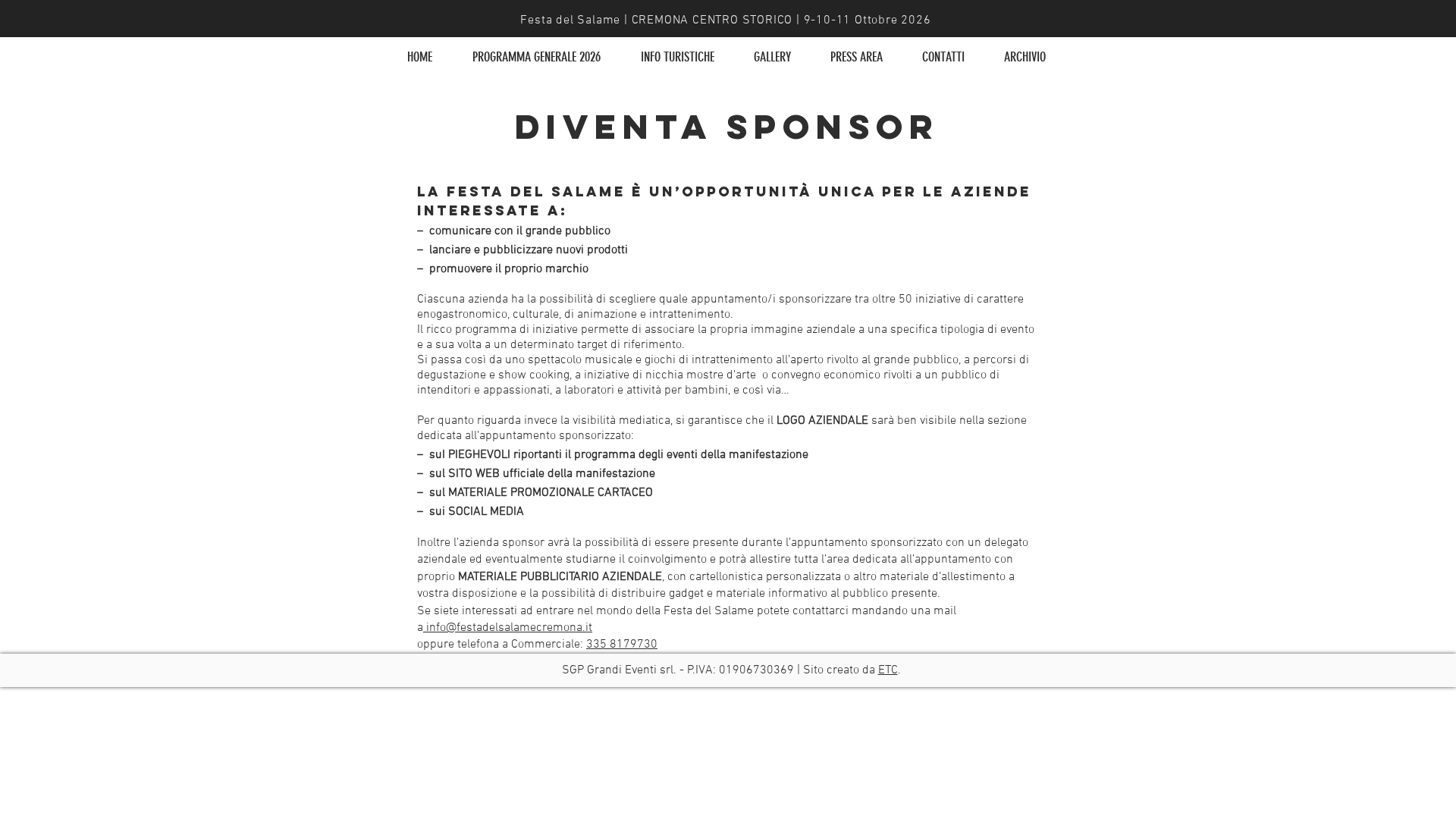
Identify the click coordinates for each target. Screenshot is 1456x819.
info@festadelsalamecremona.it (509, 627)
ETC (888, 670)
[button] (677, 57)
